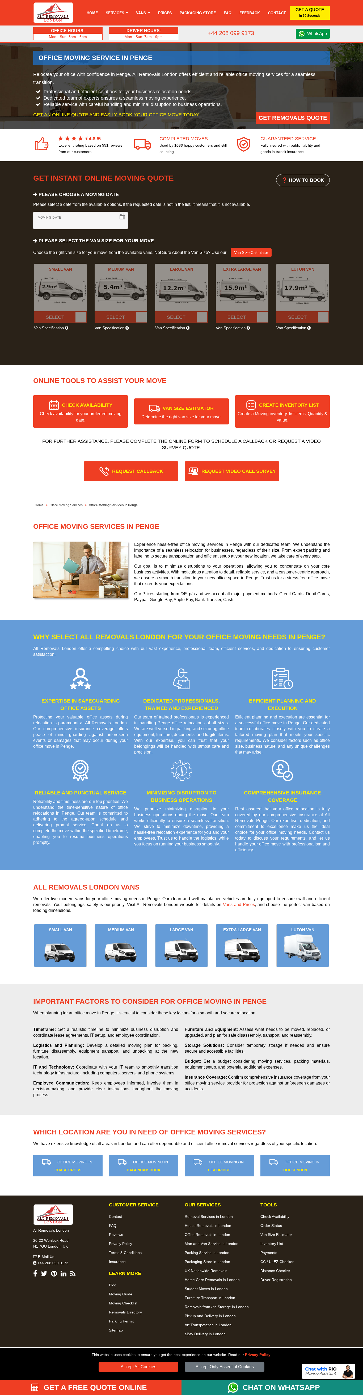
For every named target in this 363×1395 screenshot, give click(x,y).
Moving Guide (120, 1294)
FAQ (112, 1225)
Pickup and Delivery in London (210, 1316)
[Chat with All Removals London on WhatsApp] (235, 1387)
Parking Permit (121, 1321)
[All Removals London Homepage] (53, 12)
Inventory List (271, 1243)
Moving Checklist (123, 1303)
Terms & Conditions (125, 1253)
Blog (112, 1285)
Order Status (271, 1225)
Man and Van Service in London (211, 1243)
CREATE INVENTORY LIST (282, 412)
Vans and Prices (239, 904)
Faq (227, 12)
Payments (268, 1253)
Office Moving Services (66, 505)
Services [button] (115, 12)
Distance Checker (275, 1271)
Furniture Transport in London (210, 1298)
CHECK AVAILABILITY (80, 412)
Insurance (117, 1262)
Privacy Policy (258, 1355)
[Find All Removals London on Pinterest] (54, 1274)
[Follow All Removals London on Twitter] (44, 1274)
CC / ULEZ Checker (277, 1262)
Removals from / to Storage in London (217, 1307)
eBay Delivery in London (205, 1334)
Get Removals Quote (293, 117)
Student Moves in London (206, 1289)
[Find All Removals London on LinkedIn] (63, 1274)
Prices (165, 12)
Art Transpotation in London (208, 1325)
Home (92, 12)
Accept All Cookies (138, 1366)
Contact (277, 12)
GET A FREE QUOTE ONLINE (94, 1387)
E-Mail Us (45, 1256)
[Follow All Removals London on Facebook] (35, 1274)
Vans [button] (141, 12)
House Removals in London (208, 1225)
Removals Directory (125, 1312)
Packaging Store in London (207, 1262)
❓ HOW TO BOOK (303, 180)
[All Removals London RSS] (72, 1274)
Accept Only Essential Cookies (225, 1366)
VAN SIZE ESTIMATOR (181, 412)
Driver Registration (276, 1280)
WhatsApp (317, 33)
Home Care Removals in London (212, 1280)
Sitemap (116, 1330)
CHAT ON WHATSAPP (281, 1387)
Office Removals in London (207, 1234)
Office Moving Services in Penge (113, 505)
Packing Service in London (207, 1253)
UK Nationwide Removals (206, 1271)
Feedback (249, 12)
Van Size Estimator (276, 1234)
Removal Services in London (209, 1216)
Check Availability (274, 1216)
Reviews (116, 1234)
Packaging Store (198, 12)
